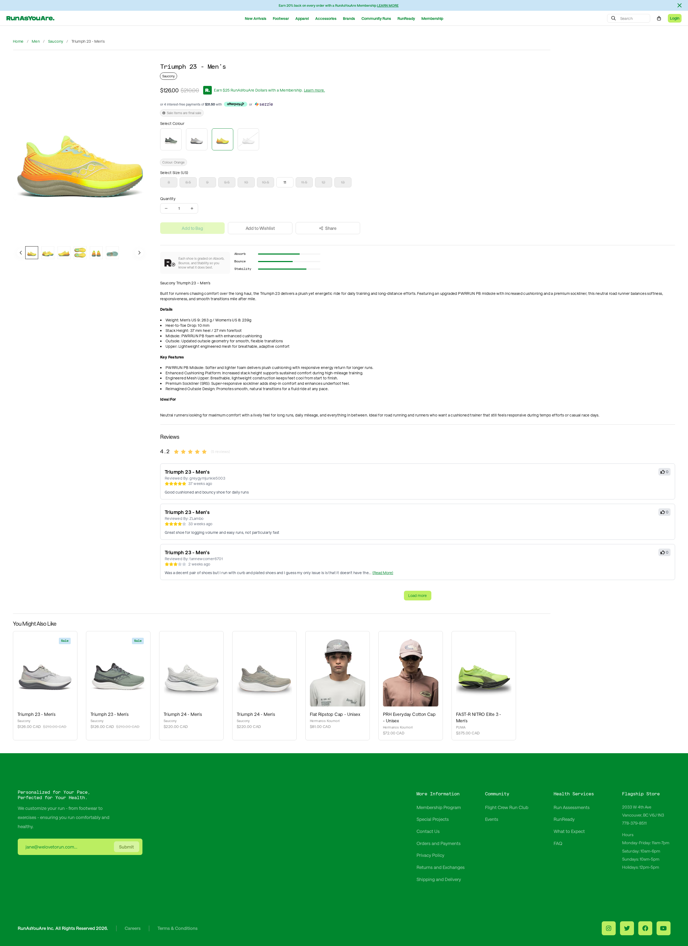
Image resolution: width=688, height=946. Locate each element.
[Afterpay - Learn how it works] (235, 104)
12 (323, 182)
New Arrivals (255, 18)
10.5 (265, 182)
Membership (432, 18)
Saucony (55, 41)
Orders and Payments (439, 843)
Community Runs (376, 18)
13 (343, 182)
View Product (45, 666)
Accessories (325, 18)
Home (18, 41)
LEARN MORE (388, 5)
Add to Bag (192, 228)
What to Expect (569, 831)
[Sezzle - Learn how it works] (263, 104)
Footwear (281, 18)
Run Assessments (572, 807)
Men (36, 41)
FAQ (558, 843)
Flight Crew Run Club (506, 807)
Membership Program (439, 807)
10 (246, 182)
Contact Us (428, 831)
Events (491, 819)
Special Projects (433, 819)
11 (285, 182)
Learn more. (314, 90)
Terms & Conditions (177, 928)
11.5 (304, 182)
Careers (133, 928)
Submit (126, 846)
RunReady (406, 18)
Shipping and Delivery (439, 879)
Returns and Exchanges (441, 867)
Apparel (302, 18)
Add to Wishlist (260, 228)
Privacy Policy (430, 855)
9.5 (227, 182)
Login (674, 18)
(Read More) (382, 572)
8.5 (188, 182)
